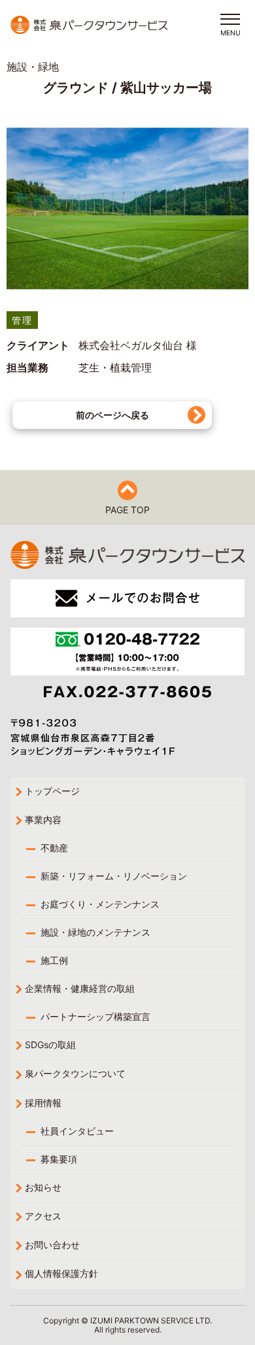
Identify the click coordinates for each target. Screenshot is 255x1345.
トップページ (52, 790)
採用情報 (43, 1102)
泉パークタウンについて (75, 1073)
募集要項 (59, 1159)
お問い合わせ (52, 1244)
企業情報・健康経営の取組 (80, 988)
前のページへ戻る (112, 414)
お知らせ (43, 1187)
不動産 (54, 847)
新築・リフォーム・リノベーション (114, 875)
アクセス (43, 1215)
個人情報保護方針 (61, 1273)
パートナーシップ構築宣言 (95, 1016)
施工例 (54, 960)
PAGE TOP (127, 509)
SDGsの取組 (50, 1044)
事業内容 (43, 819)
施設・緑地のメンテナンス (95, 932)
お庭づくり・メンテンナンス (100, 904)
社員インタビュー (77, 1130)
